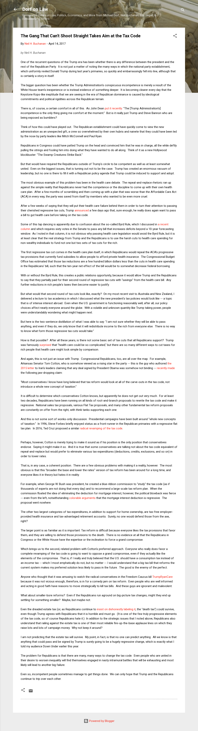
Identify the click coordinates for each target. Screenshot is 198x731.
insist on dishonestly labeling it (116, 609)
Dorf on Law (35, 9)
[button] (175, 36)
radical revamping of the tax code (101, 428)
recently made (166, 368)
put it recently (113, 108)
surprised (45, 345)
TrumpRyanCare (162, 577)
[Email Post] (30, 692)
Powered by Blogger (101, 721)
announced (82, 210)
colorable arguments (82, 498)
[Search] (182, 10)
